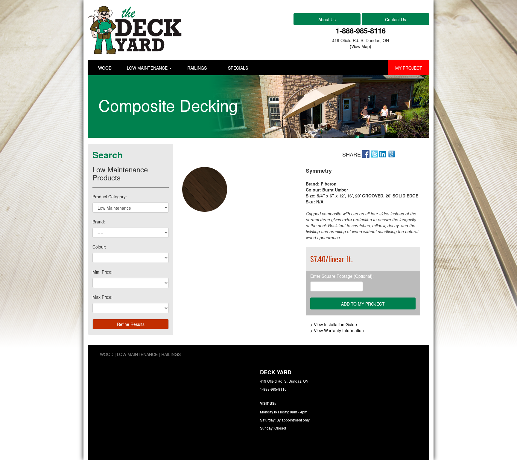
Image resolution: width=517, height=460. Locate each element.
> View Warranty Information (337, 330)
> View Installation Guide (333, 324)
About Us (327, 19)
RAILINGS (197, 68)
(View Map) (360, 46)
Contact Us (395, 19)
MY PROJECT (408, 68)
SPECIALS (238, 68)
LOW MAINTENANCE (148, 68)
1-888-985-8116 (361, 30)
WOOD (105, 68)
